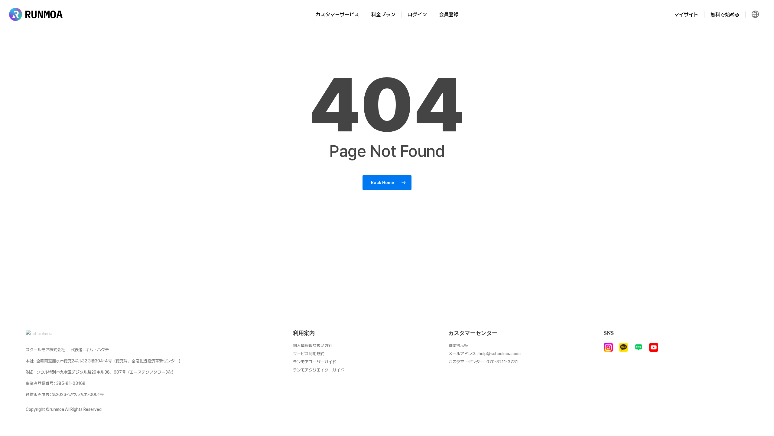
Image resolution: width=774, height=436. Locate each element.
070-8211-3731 (502, 361)
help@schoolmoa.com (500, 353)
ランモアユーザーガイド (314, 361)
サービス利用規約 (308, 353)
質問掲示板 (458, 345)
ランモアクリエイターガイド (318, 370)
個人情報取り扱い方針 (312, 345)
